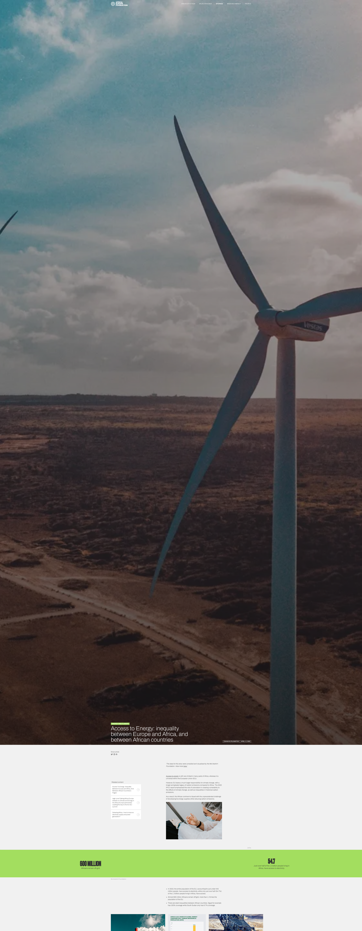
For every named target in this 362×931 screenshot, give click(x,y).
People (248, 4)
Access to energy (172, 776)
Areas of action (188, 4)
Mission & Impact (234, 4)
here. (185, 766)
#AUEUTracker (205, 4)
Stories (219, 4)
